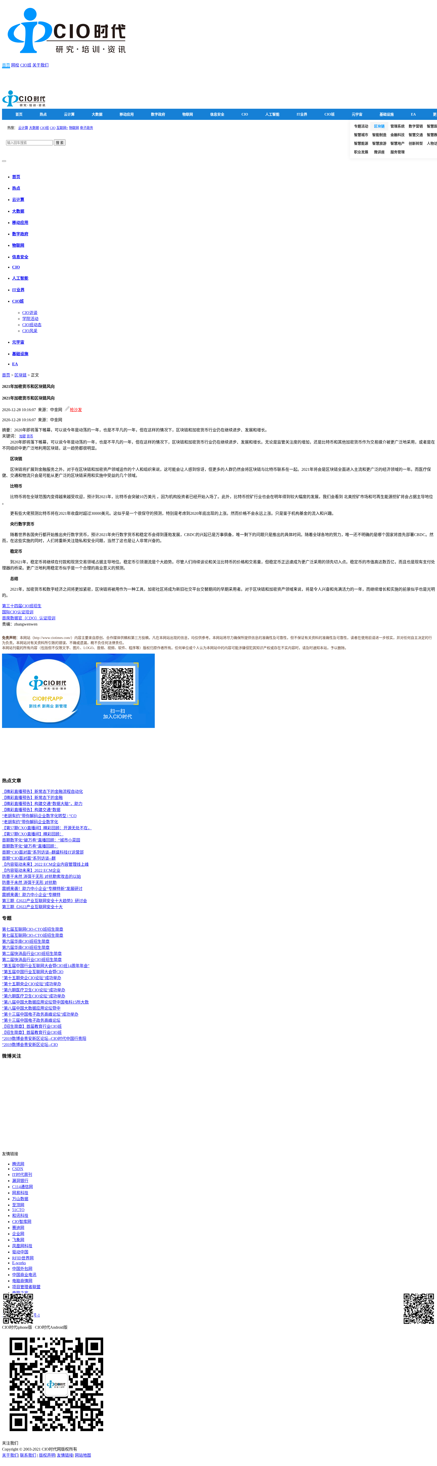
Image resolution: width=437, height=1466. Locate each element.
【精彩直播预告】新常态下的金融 (32, 797)
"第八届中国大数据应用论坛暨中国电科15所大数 (45, 1002)
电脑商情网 (22, 1281)
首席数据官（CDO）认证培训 (28, 618)
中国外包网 (22, 1269)
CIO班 (25, 65)
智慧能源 (361, 143)
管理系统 (397, 126)
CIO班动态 (31, 325)
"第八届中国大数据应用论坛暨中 (31, 1008)
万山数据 (20, 1199)
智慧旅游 (379, 143)
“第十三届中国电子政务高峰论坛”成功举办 (40, 1014)
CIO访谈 (29, 312)
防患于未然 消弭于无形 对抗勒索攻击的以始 (41, 876)
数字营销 (416, 126)
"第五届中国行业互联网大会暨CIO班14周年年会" (46, 966)
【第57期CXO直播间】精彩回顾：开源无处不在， (47, 828)
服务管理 (397, 152)
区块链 (379, 126)
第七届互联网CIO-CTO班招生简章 (32, 929)
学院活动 (30, 319)
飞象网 (18, 1240)
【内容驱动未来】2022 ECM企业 (31, 870)
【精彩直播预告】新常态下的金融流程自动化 (42, 791)
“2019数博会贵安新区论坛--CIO (30, 1044)
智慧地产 (397, 143)
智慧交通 (416, 135)
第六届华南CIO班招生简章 (26, 941)
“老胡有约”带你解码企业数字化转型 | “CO (39, 816)
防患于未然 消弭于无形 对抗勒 (29, 882)
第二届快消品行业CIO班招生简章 (32, 953)
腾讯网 (18, 1164)
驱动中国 (20, 1252)
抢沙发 (76, 410)
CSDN (17, 1169)
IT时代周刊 (22, 1174)
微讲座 (379, 152)
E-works (19, 1263)
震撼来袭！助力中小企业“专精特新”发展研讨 (42, 888)
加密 (22, 436)
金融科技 (397, 135)
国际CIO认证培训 (17, 612)
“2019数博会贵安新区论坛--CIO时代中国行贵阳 (44, 1038)
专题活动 (361, 126)
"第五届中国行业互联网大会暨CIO (32, 972)
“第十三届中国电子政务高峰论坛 (31, 1020)
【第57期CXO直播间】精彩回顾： (32, 834)
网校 (15, 65)
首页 (6, 65)
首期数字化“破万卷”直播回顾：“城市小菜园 (41, 840)
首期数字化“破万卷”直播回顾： (30, 846)
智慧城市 (361, 135)
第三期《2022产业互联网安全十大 (32, 907)
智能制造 (379, 135)
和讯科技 (20, 1215)
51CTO (18, 1210)
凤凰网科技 (22, 1246)
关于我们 (40, 65)
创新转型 (416, 143)
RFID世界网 (23, 1258)
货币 (30, 436)
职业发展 (361, 152)
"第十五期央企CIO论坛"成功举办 (31, 978)
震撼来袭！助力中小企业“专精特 (31, 895)
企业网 (18, 1234)
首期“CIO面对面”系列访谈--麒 (29, 858)
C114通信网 (22, 1187)
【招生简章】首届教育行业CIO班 (32, 1026)
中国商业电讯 (24, 1275)
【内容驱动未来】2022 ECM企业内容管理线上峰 (45, 864)
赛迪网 (18, 1228)
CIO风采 (29, 331)
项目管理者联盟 (26, 1287)
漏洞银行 (20, 1181)
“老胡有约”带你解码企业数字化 (30, 822)
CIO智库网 (21, 1221)
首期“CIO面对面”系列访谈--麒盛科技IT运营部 (43, 852)
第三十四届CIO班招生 (21, 606)
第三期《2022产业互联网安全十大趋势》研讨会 (44, 901)
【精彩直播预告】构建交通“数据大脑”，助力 (42, 804)
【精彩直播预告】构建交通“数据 (31, 810)
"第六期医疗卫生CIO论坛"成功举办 (33, 990)
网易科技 (20, 1193)
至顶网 (18, 1205)
